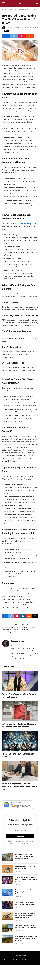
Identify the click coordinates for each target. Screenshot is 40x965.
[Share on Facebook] (6, 36)
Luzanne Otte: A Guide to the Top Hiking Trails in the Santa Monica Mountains (26, 938)
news (6, 30)
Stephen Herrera (13, 27)
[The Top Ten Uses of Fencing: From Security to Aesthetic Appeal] (7, 928)
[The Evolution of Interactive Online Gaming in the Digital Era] (7, 905)
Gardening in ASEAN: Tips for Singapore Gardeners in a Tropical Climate (10, 630)
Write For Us (16, 960)
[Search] (37, 3)
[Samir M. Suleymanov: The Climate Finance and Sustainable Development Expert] (20, 771)
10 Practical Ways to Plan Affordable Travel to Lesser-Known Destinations (24, 856)
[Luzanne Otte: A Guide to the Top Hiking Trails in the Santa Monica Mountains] (7, 939)
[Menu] (3, 3)
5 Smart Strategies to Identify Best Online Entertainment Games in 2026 (26, 879)
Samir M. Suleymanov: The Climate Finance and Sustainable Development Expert (19, 786)
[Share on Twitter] (14, 36)
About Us (25, 960)
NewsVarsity (5, 9)
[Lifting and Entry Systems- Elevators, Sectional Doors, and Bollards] (20, 711)
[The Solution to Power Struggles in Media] (20, 741)
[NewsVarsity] (20, 3)
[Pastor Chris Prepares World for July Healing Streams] (20, 681)
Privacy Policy (19, 843)
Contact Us (7, 960)
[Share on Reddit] (30, 36)
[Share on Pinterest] (22, 36)
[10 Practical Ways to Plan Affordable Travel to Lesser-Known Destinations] (7, 857)
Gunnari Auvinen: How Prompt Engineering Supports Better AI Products (25, 892)
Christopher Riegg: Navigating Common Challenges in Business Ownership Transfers (25, 915)
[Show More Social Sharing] (36, 36)
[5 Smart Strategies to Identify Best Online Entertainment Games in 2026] (7, 880)
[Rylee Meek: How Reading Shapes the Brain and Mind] (7, 869)
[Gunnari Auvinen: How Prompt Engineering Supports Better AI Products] (7, 892)
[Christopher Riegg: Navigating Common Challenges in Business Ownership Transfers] (7, 916)
